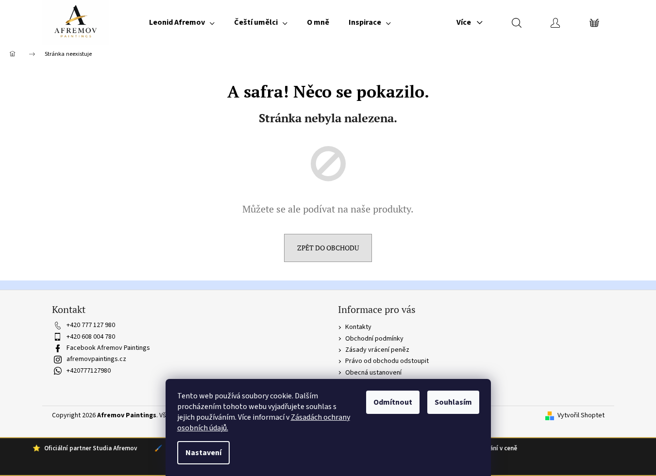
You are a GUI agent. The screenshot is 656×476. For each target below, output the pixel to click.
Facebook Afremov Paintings (108, 348)
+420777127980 (89, 371)
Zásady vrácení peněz (377, 350)
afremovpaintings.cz (96, 359)
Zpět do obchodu (328, 247)
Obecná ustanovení (373, 373)
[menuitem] (181, 22)
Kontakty (358, 327)
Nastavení (203, 452)
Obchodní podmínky (374, 339)
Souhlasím (453, 402)
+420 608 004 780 (91, 337)
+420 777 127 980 (91, 325)
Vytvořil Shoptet (581, 415)
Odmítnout (392, 402)
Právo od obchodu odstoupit (387, 361)
